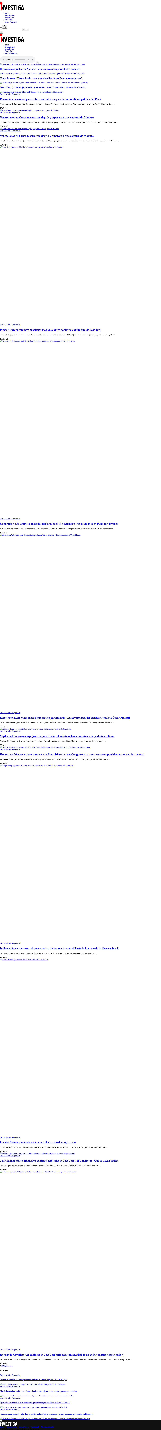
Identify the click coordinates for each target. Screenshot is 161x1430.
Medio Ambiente (11, 22)
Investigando (9, 18)
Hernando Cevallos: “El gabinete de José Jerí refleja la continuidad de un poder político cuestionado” (61, 1354)
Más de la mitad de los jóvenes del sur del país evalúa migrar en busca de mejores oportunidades (38, 1391)
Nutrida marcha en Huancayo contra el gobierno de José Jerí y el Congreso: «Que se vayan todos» (59, 1160)
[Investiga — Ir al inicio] (80, 6)
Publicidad (9, 20)
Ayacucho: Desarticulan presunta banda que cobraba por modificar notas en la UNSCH (35, 1403)
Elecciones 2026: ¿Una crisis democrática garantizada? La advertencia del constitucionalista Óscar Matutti (65, 717)
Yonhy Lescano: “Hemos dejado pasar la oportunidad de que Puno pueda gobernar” (41, 78)
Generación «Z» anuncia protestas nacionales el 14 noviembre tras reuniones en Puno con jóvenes (59, 523)
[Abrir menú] (1, 1)
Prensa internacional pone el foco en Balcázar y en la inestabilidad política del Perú (50, 99)
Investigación (10, 15)
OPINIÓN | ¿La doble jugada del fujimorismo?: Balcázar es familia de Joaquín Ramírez (42, 87)
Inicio (7, 13)
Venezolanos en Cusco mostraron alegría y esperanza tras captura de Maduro (47, 117)
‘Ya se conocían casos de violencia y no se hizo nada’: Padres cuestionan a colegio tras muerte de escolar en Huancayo (46, 1414)
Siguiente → (8, 1366)
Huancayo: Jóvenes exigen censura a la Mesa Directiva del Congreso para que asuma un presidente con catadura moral (72, 754)
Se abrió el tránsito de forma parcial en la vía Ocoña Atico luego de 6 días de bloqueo (33, 1380)
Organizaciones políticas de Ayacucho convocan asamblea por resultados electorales (40, 69)
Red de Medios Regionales (75, 64)
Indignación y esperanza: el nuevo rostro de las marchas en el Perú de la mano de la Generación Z (59, 948)
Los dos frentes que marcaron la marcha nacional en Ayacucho (38, 1142)
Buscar (25, 30)
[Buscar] (1, 27)
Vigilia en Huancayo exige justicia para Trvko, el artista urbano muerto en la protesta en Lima (57, 736)
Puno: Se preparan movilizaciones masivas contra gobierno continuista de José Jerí (50, 329)
